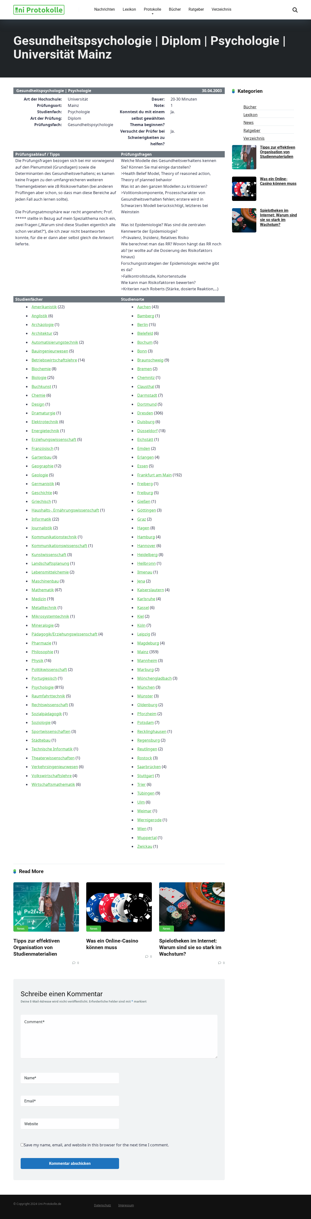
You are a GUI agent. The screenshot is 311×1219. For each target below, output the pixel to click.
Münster (145, 696)
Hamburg (146, 537)
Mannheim (147, 660)
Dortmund (147, 404)
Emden (143, 448)
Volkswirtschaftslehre (52, 775)
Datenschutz (102, 1205)
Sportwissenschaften (51, 731)
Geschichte (42, 492)
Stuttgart (145, 775)
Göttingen (146, 510)
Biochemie (41, 368)
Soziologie (41, 722)
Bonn (142, 351)
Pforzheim (146, 713)
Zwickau (144, 846)
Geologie (40, 475)
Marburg (145, 669)
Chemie (38, 395)
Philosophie (42, 651)
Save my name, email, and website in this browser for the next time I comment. (96, 1145)
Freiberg (145, 483)
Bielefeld (145, 333)
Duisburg (146, 421)
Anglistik (39, 315)
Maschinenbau (45, 581)
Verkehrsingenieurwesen (55, 766)
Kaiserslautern (150, 589)
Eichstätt (145, 439)
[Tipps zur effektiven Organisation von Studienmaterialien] (46, 907)
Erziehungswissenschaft (54, 439)
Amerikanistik (44, 306)
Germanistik (43, 483)
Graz (141, 519)
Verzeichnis (221, 9)
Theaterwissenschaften (53, 758)
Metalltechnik (44, 607)
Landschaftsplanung (50, 563)
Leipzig (143, 634)
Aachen (144, 306)
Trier (141, 784)
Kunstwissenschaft (49, 554)
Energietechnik (45, 430)
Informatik (41, 519)
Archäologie (43, 324)
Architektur (42, 333)
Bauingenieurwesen (50, 351)
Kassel (143, 607)
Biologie (39, 377)
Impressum (126, 1205)
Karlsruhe (146, 598)
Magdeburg (148, 643)
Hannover (146, 545)
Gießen (143, 501)
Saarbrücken (149, 766)
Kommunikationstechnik (54, 537)
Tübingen (146, 793)
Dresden (145, 413)
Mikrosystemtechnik (50, 616)
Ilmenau (144, 572)
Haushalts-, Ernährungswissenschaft (65, 510)
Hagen (143, 528)
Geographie (42, 466)
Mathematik (43, 589)
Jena (141, 581)
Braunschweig (150, 360)
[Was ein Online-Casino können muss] (119, 907)
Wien (142, 828)
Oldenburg (147, 704)
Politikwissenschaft (49, 669)
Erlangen (145, 457)
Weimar (144, 811)
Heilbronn (146, 563)
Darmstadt (147, 395)
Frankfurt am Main (154, 475)
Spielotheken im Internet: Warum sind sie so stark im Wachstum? (190, 947)
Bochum (145, 342)
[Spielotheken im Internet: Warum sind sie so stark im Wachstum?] (192, 907)
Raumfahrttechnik (48, 696)
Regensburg (148, 740)
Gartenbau (42, 457)
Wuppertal (147, 837)
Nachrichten (104, 9)
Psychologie (43, 687)
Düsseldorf (147, 430)
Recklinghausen (151, 731)
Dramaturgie (43, 413)
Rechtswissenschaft (50, 704)
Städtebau (41, 740)
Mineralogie (43, 625)
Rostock (144, 758)
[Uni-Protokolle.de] (38, 8)
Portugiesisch (44, 678)
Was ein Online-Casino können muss (112, 944)
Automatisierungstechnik (55, 342)
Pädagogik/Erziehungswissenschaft (64, 634)
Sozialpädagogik (47, 713)
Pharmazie (41, 643)
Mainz (142, 651)
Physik (37, 660)
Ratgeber (196, 9)
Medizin (39, 598)
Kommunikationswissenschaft (59, 545)
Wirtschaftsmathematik (53, 784)
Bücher (175, 9)
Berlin (142, 324)
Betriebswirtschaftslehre (54, 360)
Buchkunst (41, 386)
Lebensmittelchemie (50, 572)
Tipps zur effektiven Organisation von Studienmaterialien (36, 947)
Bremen (144, 368)
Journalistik (42, 528)
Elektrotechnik (45, 421)
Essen (142, 466)
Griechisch (41, 501)
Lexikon (129, 9)
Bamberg (145, 315)
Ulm (141, 802)
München (146, 687)
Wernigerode (149, 820)
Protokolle (152, 9)
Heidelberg (147, 554)
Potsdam (145, 722)
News (21, 929)
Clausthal (145, 386)
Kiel (140, 616)
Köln (141, 625)
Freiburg (145, 492)
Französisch (42, 448)
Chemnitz (146, 377)
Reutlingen (147, 749)
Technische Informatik (52, 749)
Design (38, 404)
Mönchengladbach (154, 678)
